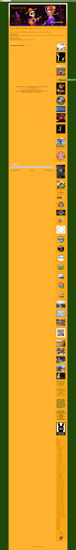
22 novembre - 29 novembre (60, 459)
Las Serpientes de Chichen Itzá (60, 451)
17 (57, 521)
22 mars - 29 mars (60, 504)
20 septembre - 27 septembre (60, 473)
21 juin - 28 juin (60, 489)
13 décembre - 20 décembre (60, 454)
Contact (17, 28)
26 (57, 438)
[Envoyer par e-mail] (13, 164)
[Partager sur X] (15, 164)
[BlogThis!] (14, 164)
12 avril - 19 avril (60, 501)
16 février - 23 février (61, 510)
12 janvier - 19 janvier (61, 516)
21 (57, 444)
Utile (36, 28)
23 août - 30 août (60, 480)
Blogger (42, 546)
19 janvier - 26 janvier (61, 515)
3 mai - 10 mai (60, 497)
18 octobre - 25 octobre (61, 466)
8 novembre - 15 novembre (60, 461)
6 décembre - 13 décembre (60, 455)
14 (57, 524)
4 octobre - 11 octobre (61, 470)
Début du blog (24, 28)
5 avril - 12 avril (60, 502)
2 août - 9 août (60, 483)
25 (57, 439)
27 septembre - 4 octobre (61, 471)
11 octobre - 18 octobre (61, 468)
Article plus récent (15, 170)
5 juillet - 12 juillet (60, 487)
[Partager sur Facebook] (16, 164)
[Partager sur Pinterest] (18, 164)
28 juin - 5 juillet (60, 488)
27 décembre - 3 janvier (61, 446)
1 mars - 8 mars (60, 508)
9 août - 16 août (60, 482)
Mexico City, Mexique (61, 192)
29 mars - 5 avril (60, 503)
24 (57, 440)
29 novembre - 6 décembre (60, 457)
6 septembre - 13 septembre (60, 477)
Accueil (12, 28)
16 (57, 522)
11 (57, 528)
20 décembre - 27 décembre (60, 448)
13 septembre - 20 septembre (60, 475)
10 (57, 529)
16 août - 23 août (60, 481)
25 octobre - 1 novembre (61, 464)
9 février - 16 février (61, 511)
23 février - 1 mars (60, 509)
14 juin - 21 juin (60, 490)
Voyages (31, 28)
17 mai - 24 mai (60, 495)
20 (57, 445)
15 (57, 523)
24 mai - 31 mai (60, 494)
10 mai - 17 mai (60, 496)
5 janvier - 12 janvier (61, 517)
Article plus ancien (49, 170)
